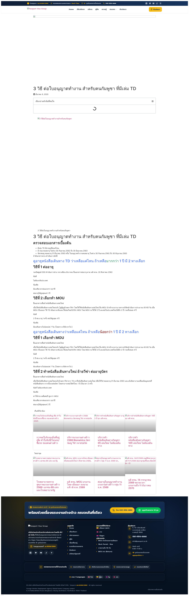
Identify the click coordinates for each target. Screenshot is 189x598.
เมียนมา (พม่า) (104, 528)
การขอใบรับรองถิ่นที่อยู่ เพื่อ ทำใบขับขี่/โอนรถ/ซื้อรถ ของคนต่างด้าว (48, 440)
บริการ (90, 9)
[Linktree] (160, 3)
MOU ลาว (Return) (105, 551)
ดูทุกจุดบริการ (138, 555)
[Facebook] (146, 3)
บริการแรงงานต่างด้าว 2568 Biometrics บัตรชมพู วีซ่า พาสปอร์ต (78, 440)
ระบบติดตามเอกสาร (76, 546)
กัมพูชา (101, 536)
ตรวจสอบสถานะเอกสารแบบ (66, 3)
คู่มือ (97, 9)
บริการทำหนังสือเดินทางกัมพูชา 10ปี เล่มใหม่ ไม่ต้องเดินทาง (140, 441)
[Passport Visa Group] (40, 527)
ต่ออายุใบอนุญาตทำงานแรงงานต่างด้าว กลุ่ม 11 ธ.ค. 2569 (110, 484)
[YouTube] (153, 3)
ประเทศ (112, 9)
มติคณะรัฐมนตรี (74, 554)
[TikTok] (157, 3)
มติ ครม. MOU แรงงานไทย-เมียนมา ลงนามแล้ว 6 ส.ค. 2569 (78, 484)
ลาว (100, 532)
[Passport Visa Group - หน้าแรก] (36, 9)
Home (71, 9)
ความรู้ (104, 9)
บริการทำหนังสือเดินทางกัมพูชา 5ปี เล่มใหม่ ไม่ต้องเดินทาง (109, 441)
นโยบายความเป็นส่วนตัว (155, 590)
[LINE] (36, 553)
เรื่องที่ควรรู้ (73, 543)
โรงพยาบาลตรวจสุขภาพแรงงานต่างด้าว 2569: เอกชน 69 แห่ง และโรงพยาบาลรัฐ (48, 485)
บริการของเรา (74, 535)
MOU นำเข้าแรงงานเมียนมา (108, 540)
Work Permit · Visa (105, 544)
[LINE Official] (150, 3)
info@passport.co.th (139, 541)
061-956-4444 (139, 536)
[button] (152, 101)
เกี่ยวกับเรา (81, 9)
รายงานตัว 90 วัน (104, 548)
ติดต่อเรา (123, 9)
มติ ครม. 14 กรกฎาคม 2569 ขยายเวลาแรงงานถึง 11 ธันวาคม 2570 (139, 484)
